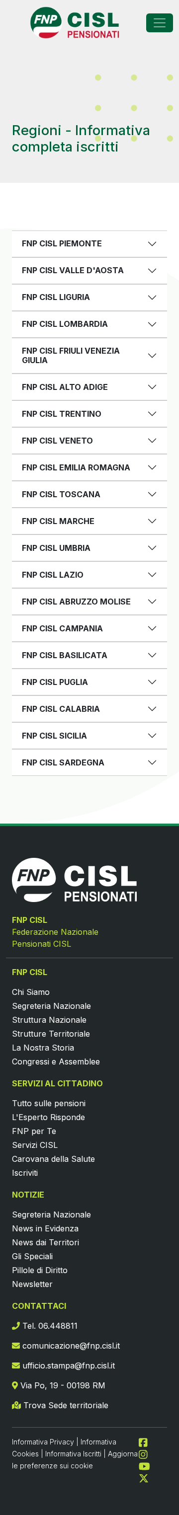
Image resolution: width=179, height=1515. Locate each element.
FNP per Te (34, 1131)
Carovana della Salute (53, 1159)
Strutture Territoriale (51, 1034)
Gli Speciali (32, 1256)
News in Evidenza (45, 1228)
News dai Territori (45, 1242)
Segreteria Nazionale (51, 1006)
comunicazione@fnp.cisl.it (70, 1346)
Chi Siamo (31, 992)
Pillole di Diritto (40, 1270)
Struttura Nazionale (49, 1020)
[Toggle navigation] (159, 22)
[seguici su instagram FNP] (147, 1453)
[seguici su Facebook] (147, 1441)
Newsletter (32, 1284)
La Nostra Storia (43, 1048)
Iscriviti (25, 1173)
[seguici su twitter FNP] (144, 1477)
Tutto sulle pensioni (49, 1103)
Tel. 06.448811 (49, 1326)
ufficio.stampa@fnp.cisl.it (67, 1365)
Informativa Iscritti (73, 1453)
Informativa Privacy (43, 1442)
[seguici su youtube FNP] (148, 1465)
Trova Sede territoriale (64, 1405)
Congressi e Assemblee (56, 1061)
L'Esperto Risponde (48, 1117)
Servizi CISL (35, 1145)
